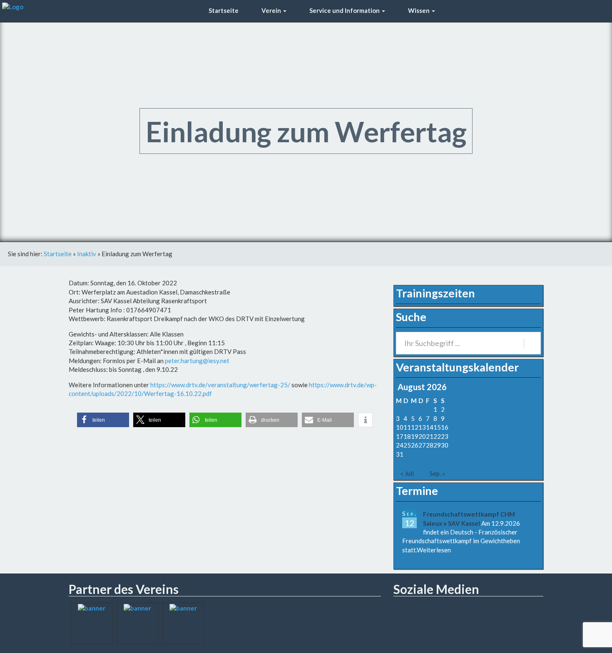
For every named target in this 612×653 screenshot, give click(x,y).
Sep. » (437, 473)
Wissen (419, 10)
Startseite (223, 10)
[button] (103, 420)
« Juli (407, 473)
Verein (271, 10)
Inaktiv (86, 253)
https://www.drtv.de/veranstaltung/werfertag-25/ (220, 384)
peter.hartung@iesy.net (197, 360)
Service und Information (344, 10)
